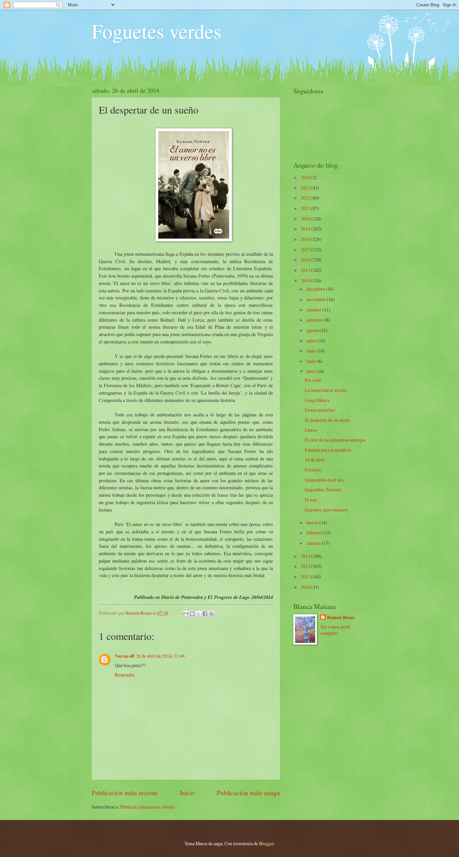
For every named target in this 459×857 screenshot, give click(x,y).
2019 (306, 229)
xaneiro (314, 543)
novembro (316, 299)
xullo (311, 340)
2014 (306, 280)
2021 (306, 208)
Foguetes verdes (156, 30)
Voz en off (124, 656)
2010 (306, 587)
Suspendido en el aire (324, 480)
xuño (311, 351)
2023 (306, 188)
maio (311, 361)
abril (311, 371)
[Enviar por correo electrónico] (185, 613)
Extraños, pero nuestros (326, 509)
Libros (311, 430)
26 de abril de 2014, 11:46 (160, 656)
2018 (306, 239)
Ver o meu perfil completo (335, 629)
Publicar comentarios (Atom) (147, 807)
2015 (306, 270)
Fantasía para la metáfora (328, 450)
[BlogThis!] (192, 613)
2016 (306, 259)
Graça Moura (317, 400)
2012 (306, 566)
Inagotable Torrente (323, 489)
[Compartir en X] (198, 613)
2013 (306, 556)
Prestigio (313, 469)
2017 (306, 249)
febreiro (314, 532)
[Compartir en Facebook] (205, 613)
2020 (306, 218)
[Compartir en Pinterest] (211, 613)
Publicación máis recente (125, 792)
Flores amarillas (320, 410)
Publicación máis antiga (248, 792)
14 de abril (315, 459)
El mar (311, 499)
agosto (313, 330)
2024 (306, 177)
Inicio (187, 792)
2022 (306, 198)
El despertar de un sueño (327, 420)
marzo (312, 522)
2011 (306, 576)
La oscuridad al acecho (326, 390)
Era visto (313, 380)
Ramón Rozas (340, 617)
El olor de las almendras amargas (335, 440)
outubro (314, 310)
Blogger (266, 843)
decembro (316, 289)
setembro (315, 320)
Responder (125, 674)
